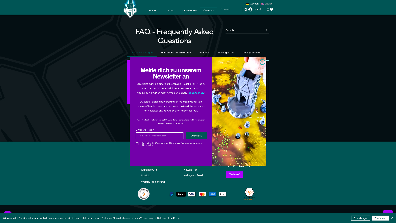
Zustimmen (380, 218)
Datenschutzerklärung (168, 218)
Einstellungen (360, 218)
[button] (262, 62)
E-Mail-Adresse (144, 130)
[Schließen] (392, 218)
